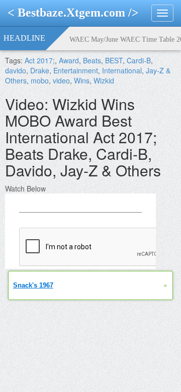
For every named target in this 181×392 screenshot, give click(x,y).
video (61, 80)
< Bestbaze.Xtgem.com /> (73, 13)
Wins (81, 80)
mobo (40, 80)
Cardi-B (139, 60)
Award (69, 60)
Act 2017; (40, 60)
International (122, 70)
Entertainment (75, 70)
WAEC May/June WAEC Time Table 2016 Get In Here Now (125, 39)
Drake (39, 70)
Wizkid (104, 80)
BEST (114, 60)
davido (15, 70)
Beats (92, 60)
